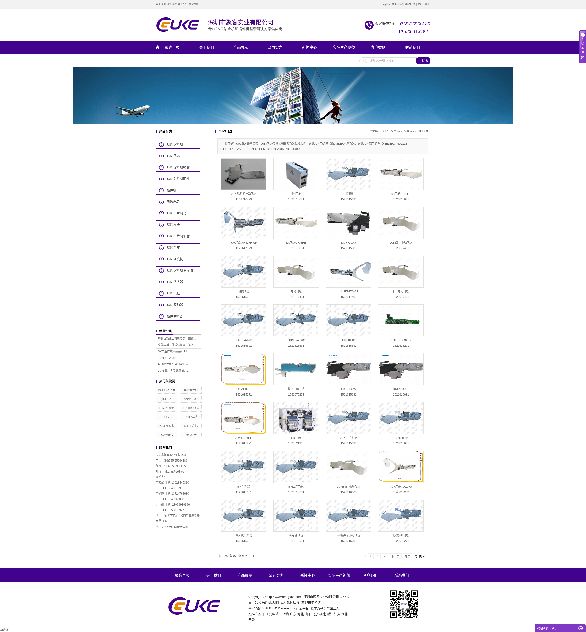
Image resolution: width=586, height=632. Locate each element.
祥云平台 (302, 608)
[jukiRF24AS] (348, 369)
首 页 (393, 131)
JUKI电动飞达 (190, 408)
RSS (419, 4)
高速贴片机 (191, 426)
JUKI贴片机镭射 (178, 236)
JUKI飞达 (173, 156)
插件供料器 (175, 316)
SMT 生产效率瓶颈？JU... (173, 351)
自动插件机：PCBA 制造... (174, 364)
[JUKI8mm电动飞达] (348, 467)
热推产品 (254, 614)
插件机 (171, 190)
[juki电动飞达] (401, 272)
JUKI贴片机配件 (178, 179)
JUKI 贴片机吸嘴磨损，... (173, 370)
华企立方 (333, 608)
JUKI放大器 (175, 282)
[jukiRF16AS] (348, 223)
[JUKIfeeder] (401, 418)
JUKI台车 (173, 247)
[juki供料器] (243, 467)
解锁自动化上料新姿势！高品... (177, 338)
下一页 (395, 556)
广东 (293, 614)
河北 (300, 614)
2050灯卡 (191, 435)
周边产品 (173, 201)
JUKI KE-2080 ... (168, 358)
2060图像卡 (166, 426)
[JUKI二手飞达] (296, 320)
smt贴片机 (190, 399)
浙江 (330, 614)
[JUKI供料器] (348, 320)
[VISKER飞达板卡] (401, 320)
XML (427, 4)
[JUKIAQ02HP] (243, 369)
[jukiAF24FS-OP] (348, 272)
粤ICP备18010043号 (263, 608)
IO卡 (166, 417)
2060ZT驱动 (166, 408)
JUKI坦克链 (175, 259)
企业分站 (397, 4)
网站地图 (409, 4)
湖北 (344, 614)
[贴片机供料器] (243, 516)
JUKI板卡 (173, 224)
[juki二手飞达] (296, 467)
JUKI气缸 (173, 293)
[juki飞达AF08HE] (401, 174)
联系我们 (412, 47)
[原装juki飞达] (401, 516)
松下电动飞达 (166, 390)
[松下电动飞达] (296, 369)
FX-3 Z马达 (191, 417)
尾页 (407, 556)
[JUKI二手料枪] (243, 320)
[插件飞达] (296, 174)
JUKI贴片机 (175, 144)
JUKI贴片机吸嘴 (178, 167)
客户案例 (378, 47)
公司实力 (275, 47)
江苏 (337, 614)
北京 (315, 614)
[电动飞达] (296, 272)
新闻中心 (309, 47)
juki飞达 (166, 399)
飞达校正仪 (167, 435)
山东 (308, 614)
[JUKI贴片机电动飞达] (243, 174)
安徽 (251, 619)
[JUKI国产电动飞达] (401, 223)
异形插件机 (191, 390)
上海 (286, 614)
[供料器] (348, 174)
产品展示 (240, 47)
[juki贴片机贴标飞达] (348, 516)
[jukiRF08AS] (401, 369)
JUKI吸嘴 (293, 602)
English (386, 4)
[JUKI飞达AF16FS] (401, 467)
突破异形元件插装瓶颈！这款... (177, 345)
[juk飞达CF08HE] (296, 223)
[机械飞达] (243, 272)
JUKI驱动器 (175, 305)
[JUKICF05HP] (243, 418)
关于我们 (206, 47)
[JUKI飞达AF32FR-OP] (243, 223)
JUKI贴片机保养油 (180, 270)
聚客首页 (172, 47)
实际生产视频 (344, 47)
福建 (322, 614)
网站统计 (5, 630)
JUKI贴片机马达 (178, 213)
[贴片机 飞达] (296, 516)
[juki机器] (296, 418)
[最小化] (580, 628)
